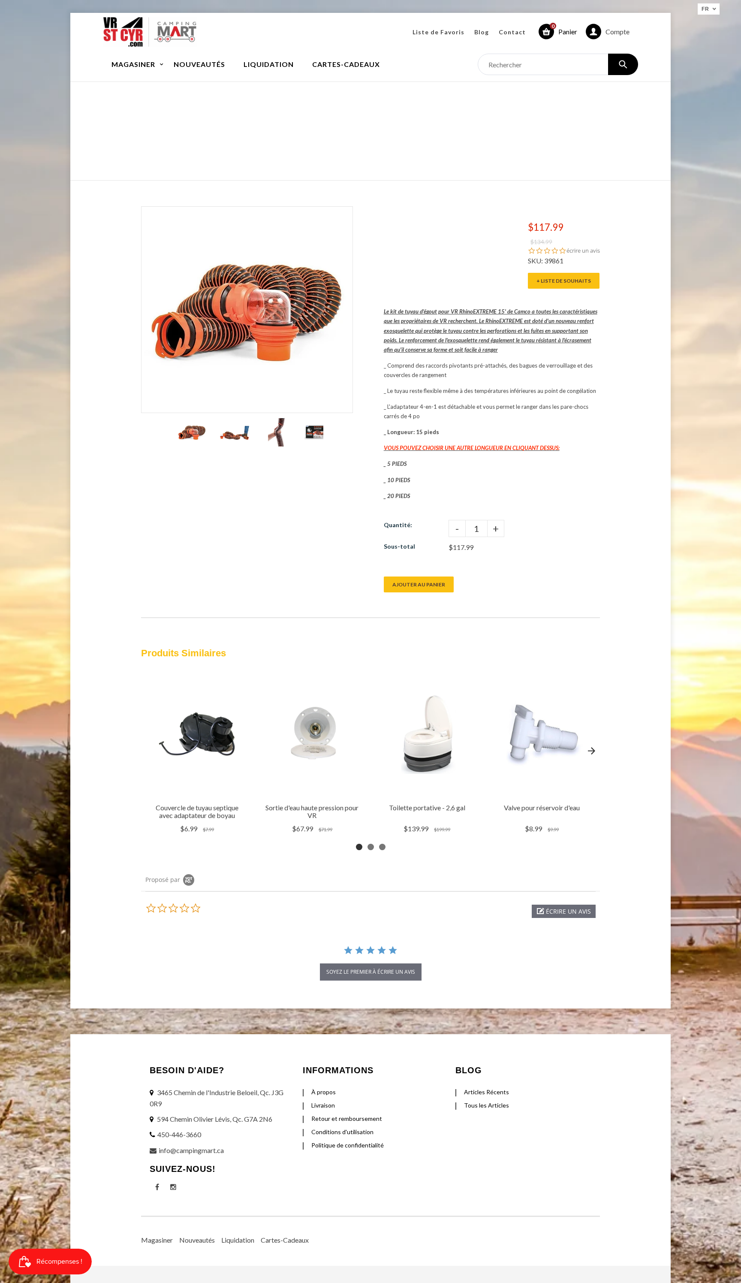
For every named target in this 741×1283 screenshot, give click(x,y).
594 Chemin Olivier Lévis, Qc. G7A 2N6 (214, 1119)
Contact (512, 32)
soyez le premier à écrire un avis (370, 971)
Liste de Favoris (438, 32)
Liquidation (237, 1240)
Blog (481, 32)
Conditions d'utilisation (342, 1131)
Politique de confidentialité (347, 1145)
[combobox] (558, 64)
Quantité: (398, 524)
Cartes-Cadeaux (285, 1240)
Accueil (300, 122)
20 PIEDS (398, 495)
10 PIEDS (398, 480)
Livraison (323, 1105)
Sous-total (399, 546)
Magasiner (157, 1240)
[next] (591, 750)
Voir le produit (198, 788)
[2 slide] (370, 847)
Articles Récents (486, 1092)
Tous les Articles (486, 1105)
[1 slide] (359, 847)
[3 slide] (382, 847)
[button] (564, 911)
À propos (323, 1092)
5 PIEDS (397, 463)
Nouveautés (197, 1240)
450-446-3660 (179, 1134)
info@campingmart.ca (191, 1150)
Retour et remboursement (346, 1118)
